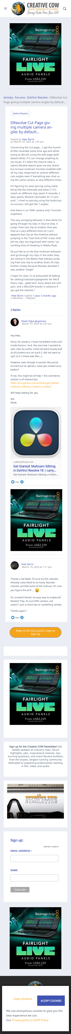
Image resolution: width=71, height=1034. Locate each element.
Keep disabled (23, 999)
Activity (8, 97)
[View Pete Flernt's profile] (15, 565)
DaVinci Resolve (37, 97)
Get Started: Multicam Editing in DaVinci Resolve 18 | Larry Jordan (34, 470)
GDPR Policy (40, 1020)
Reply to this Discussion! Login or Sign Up (35, 632)
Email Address (21, 851)
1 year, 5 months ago (44, 295)
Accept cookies (51, 1000)
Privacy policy (21, 1020)
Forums (20, 97)
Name (14, 870)
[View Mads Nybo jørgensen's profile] (15, 322)
